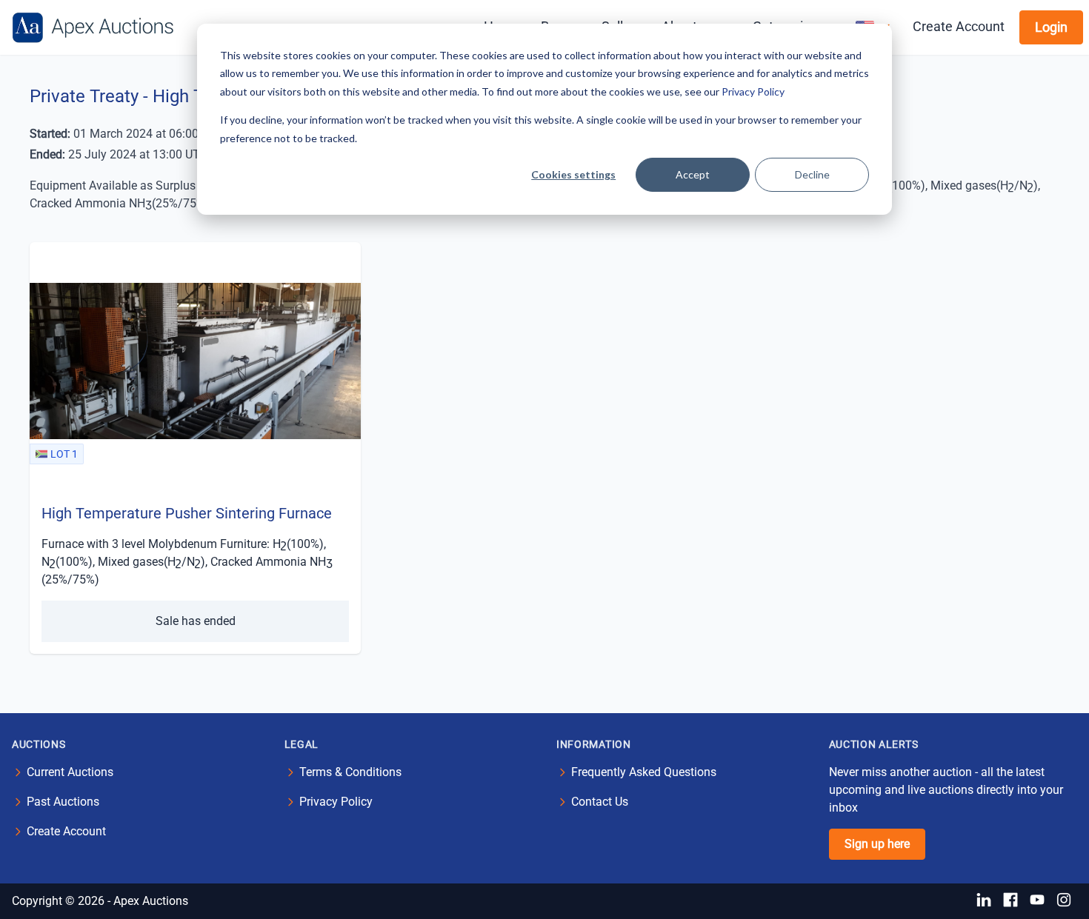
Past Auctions (63, 802)
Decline (812, 174)
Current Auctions (70, 772)
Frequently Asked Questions (643, 772)
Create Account (959, 26)
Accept (693, 174)
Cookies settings (573, 174)
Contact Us (599, 802)
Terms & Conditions (350, 772)
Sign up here (877, 844)
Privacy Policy (753, 91)
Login (1051, 27)
